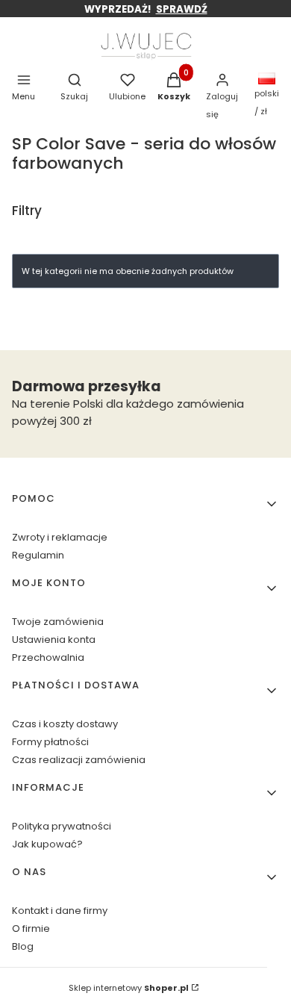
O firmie (31, 928)
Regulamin (38, 555)
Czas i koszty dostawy (65, 724)
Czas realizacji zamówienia (79, 760)
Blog (23, 946)
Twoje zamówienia (58, 622)
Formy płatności (50, 742)
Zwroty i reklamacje (59, 537)
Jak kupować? (47, 844)
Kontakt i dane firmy (59, 910)
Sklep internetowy (129, 988)
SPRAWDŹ (181, 9)
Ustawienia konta (54, 639)
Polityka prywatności (61, 826)
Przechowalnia (48, 657)
